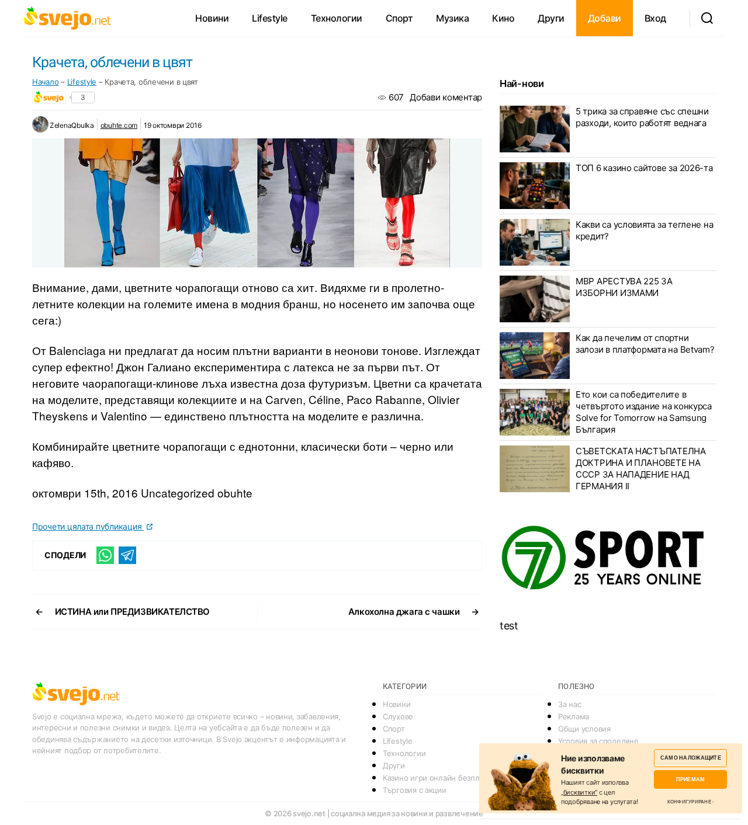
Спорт (399, 18)
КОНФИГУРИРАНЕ (689, 802)
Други (551, 18)
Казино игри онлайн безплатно (439, 777)
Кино (503, 18)
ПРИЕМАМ (690, 779)
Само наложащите (690, 757)
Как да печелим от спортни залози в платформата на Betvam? (645, 343)
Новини (211, 18)
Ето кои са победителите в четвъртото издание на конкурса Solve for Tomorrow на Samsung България (644, 412)
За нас (569, 704)
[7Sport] (608, 558)
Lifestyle (270, 18)
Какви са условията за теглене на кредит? (644, 230)
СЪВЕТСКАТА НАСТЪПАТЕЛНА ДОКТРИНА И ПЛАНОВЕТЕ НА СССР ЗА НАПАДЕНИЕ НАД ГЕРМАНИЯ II (641, 468)
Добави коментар (446, 97)
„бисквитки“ (579, 792)
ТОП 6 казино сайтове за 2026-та (644, 167)
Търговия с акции (414, 790)
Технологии (336, 18)
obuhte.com (119, 125)
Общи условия (584, 728)
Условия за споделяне (598, 741)
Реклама (573, 716)
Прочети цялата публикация (88, 526)
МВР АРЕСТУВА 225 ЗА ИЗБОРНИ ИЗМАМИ (624, 287)
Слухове (398, 716)
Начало (45, 81)
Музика (452, 18)
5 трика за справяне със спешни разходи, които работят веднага (642, 117)
